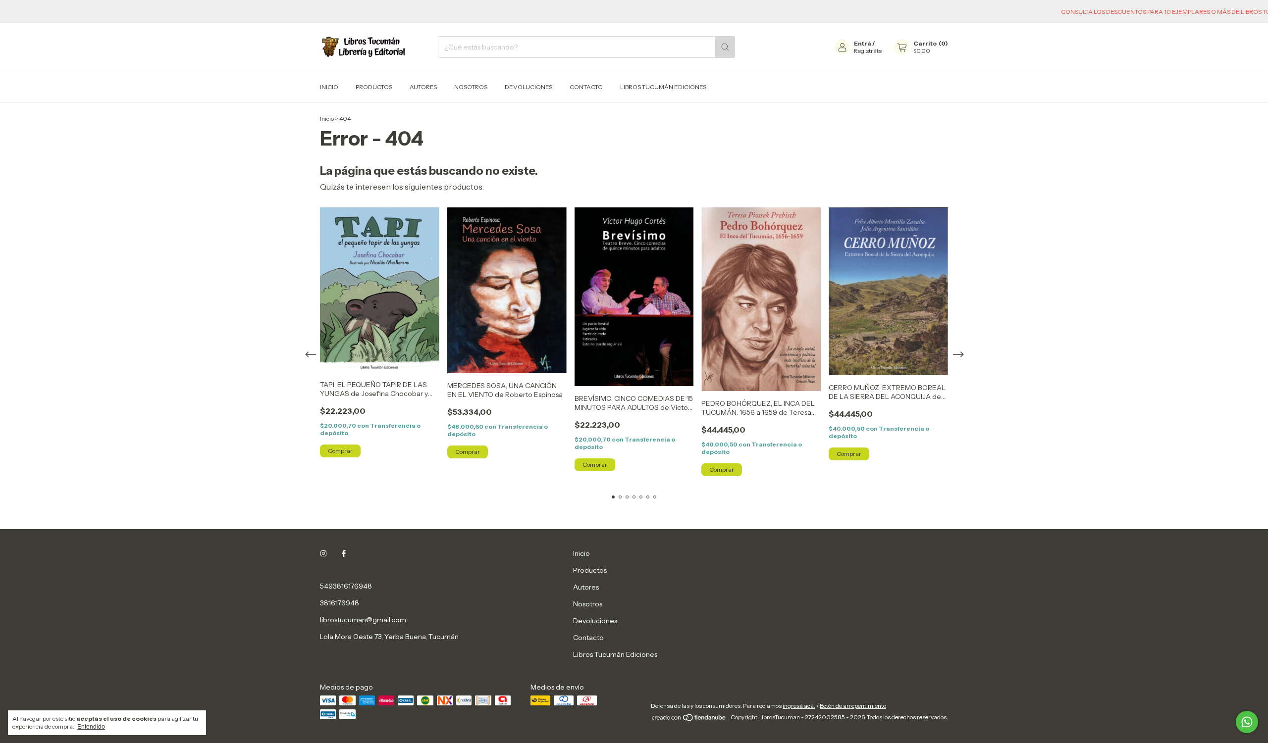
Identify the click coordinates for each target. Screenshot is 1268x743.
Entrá (862, 43)
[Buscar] (725, 47)
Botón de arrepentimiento (853, 705)
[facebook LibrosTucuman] (343, 553)
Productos (374, 87)
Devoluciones (528, 87)
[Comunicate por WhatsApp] (1247, 722)
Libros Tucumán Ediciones (663, 87)
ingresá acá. (799, 705)
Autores (423, 87)
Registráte (868, 50)
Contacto (586, 87)
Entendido (91, 726)
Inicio (329, 87)
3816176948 (339, 602)
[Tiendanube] (689, 719)
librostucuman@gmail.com (363, 619)
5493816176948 (346, 586)
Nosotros (470, 87)
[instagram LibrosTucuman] (323, 553)
